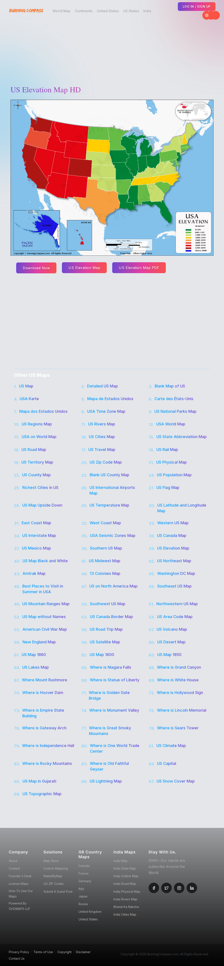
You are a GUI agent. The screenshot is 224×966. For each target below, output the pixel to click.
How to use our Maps (21, 893)
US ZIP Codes (54, 884)
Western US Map (173, 523)
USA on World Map (39, 436)
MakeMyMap (53, 876)
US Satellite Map (105, 642)
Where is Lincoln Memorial (181, 710)
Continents (84, 11)
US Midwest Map (104, 560)
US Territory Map (37, 462)
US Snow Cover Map (176, 781)
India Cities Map (125, 914)
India (147, 11)
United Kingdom (90, 911)
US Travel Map (101, 449)
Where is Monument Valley (114, 710)
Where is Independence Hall (48, 745)
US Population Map (174, 475)
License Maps (19, 884)
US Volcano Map (172, 629)
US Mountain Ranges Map (46, 603)
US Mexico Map (36, 548)
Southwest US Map (107, 603)
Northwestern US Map (177, 603)
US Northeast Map (174, 560)
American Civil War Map (45, 629)
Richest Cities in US (40, 487)
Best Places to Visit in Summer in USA (42, 589)
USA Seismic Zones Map (112, 535)
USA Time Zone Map (106, 411)
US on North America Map (113, 586)
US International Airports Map (112, 490)
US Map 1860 (34, 654)
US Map (26, 386)
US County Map (36, 475)
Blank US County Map (109, 475)
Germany (85, 881)
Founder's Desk (20, 876)
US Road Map (33, 449)
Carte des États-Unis (173, 398)
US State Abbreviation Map (181, 436)
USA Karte (29, 398)
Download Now (36, 268)
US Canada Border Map (111, 616)
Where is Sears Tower (178, 728)
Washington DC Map (176, 573)
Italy (81, 889)
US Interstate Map (39, 535)
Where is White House (178, 680)
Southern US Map (106, 548)
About (13, 861)
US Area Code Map (174, 616)
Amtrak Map (34, 573)
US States (131, 11)
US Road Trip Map (106, 629)
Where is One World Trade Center (114, 748)
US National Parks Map (175, 411)
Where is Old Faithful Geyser (109, 766)
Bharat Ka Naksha (126, 907)
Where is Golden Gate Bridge (109, 695)
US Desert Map (171, 642)
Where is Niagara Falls (110, 667)
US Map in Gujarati (39, 781)
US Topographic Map (42, 793)
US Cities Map (102, 436)
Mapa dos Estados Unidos (43, 411)
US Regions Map (37, 424)
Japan (83, 896)
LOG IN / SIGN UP (197, 6)
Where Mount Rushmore (44, 680)
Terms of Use (43, 952)
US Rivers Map (101, 424)
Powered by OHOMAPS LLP (19, 906)
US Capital (166, 763)
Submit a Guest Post (58, 891)
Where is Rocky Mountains (47, 763)
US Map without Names (44, 616)
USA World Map (170, 424)
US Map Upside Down (42, 505)
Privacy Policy (19, 952)
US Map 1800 (102, 654)
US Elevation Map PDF (139, 267)
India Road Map (125, 884)
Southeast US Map (174, 586)
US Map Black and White (45, 560)
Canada (84, 866)
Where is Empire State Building (43, 713)
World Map (61, 11)
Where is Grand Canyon (179, 667)
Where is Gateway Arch (44, 728)
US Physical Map (171, 462)
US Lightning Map (106, 781)
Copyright (64, 952)
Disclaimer (83, 952)
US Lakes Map (35, 667)
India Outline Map (126, 876)
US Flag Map (167, 487)
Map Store (51, 861)
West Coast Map (105, 523)
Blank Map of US (170, 386)
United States (108, 11)
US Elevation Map (84, 267)
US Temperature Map (109, 505)
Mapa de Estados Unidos (110, 398)
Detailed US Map (102, 386)
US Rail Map (167, 449)
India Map (121, 861)
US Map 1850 (169, 654)
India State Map (125, 868)
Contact (14, 868)
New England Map (39, 642)
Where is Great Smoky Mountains (110, 731)
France (84, 873)
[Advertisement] (113, 50)
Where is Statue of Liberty (114, 680)
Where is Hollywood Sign (180, 692)
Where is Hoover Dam (42, 692)
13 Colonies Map (105, 573)
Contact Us (16, 958)
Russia (83, 904)
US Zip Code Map (106, 462)
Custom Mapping (56, 868)
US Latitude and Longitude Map (181, 508)
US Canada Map (171, 535)
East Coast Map (36, 523)
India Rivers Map (125, 899)
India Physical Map (127, 891)
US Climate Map (171, 745)
